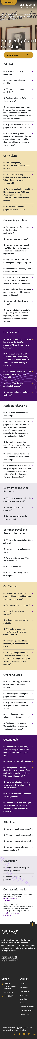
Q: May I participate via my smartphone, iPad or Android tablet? (15, 705)
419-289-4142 (9, 992)
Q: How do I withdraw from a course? (15, 302)
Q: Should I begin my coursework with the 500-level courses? (16, 165)
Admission (9, 64)
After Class (9, 822)
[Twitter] (14, 1034)
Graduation (10, 860)
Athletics (22, 984)
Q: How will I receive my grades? (17, 829)
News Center (24, 995)
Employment (24, 988)
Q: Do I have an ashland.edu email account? (15, 517)
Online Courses (12, 675)
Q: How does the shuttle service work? (16, 550)
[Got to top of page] (32, 924)
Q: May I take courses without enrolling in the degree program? (17, 261)
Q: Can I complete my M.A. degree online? (14, 99)
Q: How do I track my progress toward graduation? (16, 869)
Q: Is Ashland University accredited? (13, 72)
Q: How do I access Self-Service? (17, 761)
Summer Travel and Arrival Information (15, 531)
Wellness (23, 1003)
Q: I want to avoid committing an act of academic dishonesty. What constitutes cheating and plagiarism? (17, 807)
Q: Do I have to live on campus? (16, 605)
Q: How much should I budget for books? (16, 393)
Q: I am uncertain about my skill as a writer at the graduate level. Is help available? (16, 785)
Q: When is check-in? (12, 567)
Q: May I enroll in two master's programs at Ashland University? (16, 125)
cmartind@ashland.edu (11, 913)
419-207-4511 (8, 915)
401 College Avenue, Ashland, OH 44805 (10, 986)
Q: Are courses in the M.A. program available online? (14, 208)
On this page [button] (12, 55)
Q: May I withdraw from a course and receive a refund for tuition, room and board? (17, 292)
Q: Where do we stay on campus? (13, 612)
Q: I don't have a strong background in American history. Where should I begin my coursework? (16, 178)
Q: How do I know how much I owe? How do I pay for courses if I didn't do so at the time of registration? (17, 249)
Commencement (25, 991)
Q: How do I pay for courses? (15, 239)
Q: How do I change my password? (13, 508)
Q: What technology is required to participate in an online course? (16, 685)
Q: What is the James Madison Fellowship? (15, 414)
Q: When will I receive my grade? (17, 835)
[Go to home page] (27, 5)
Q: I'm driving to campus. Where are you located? (16, 559)
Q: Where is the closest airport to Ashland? (17, 541)
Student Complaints (26, 1010)
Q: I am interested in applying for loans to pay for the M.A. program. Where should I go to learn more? (17, 343)
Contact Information (15, 889)
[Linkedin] (34, 1034)
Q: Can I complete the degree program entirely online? (15, 695)
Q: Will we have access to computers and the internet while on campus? (14, 632)
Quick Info (25, 978)
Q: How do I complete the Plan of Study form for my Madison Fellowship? (16, 457)
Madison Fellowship (15, 405)
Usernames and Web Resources (16, 489)
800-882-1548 (9, 996)
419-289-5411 (8, 900)
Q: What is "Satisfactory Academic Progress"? (13, 384)
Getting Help (11, 739)
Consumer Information (27, 1007)
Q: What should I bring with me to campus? (16, 574)
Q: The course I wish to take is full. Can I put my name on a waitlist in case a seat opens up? (16, 280)
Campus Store (24, 1014)
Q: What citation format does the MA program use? (17, 795)
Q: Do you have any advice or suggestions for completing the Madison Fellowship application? (16, 445)
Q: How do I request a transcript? (17, 841)
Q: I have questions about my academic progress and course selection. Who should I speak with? (16, 750)
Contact (5, 978)
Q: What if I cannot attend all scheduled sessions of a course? (16, 715)
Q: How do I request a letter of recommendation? (16, 848)
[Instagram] (29, 1034)
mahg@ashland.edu (10, 898)
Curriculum (10, 155)
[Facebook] (19, 1034)
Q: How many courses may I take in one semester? (17, 270)
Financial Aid (11, 332)
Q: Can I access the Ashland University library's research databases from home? (15, 726)
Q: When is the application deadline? (14, 81)
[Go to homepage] (9, 934)
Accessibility (24, 999)
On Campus (10, 586)
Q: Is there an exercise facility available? (15, 621)
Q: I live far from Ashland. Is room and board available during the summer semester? (17, 596)
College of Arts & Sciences (22, 14)
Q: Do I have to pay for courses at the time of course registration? (16, 230)
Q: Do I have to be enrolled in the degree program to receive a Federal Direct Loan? (17, 374)
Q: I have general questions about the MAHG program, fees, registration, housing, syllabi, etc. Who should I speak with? (17, 771)
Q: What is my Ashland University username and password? (17, 499)
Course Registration (15, 220)
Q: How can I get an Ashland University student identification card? (17, 644)
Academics (8, 14)
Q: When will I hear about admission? (13, 90)
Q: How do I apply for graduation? (12, 878)
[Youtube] (24, 1034)
